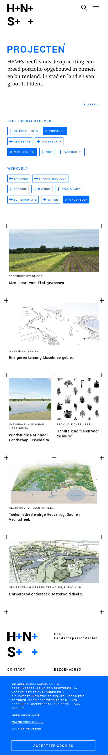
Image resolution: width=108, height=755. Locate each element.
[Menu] (95, 7)
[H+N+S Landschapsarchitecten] (22, 644)
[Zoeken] (84, 7)
